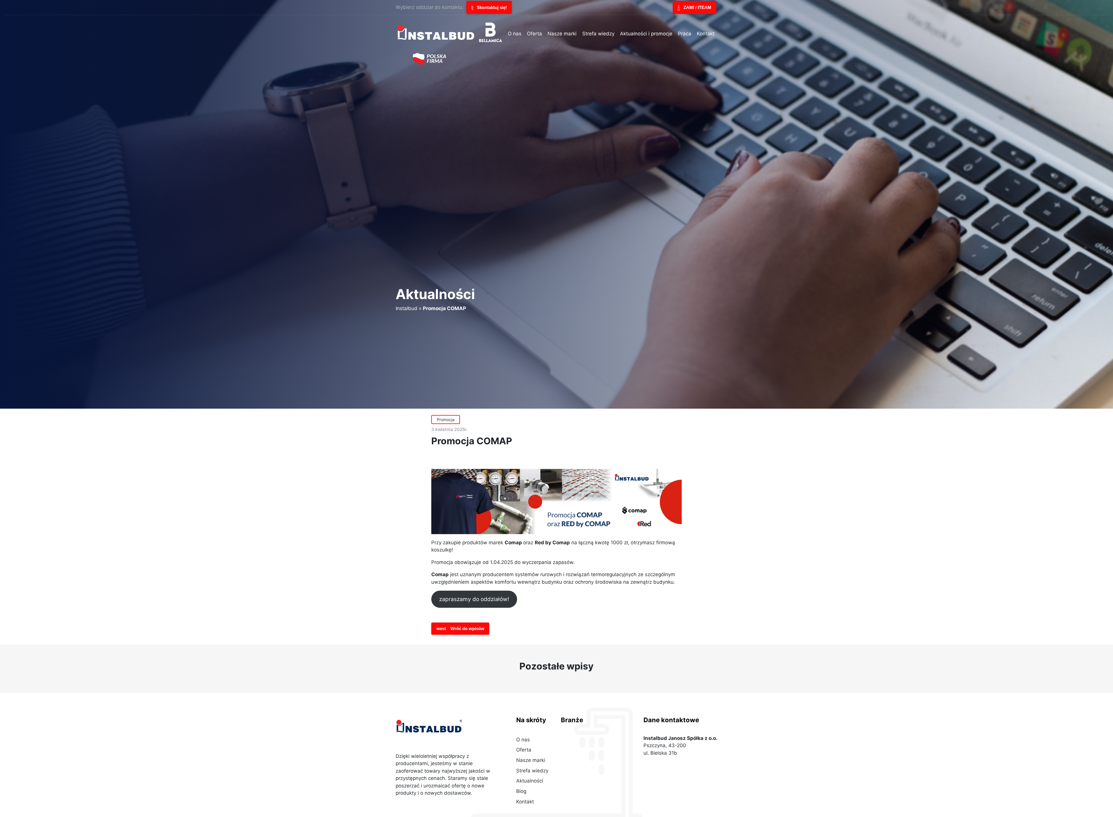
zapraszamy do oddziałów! (474, 599)
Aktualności (529, 781)
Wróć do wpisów (460, 628)
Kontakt (525, 802)
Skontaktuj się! (491, 7)
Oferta (523, 750)
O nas (523, 740)
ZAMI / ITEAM (696, 7)
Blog (521, 791)
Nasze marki (530, 760)
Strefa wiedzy (532, 771)
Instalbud (406, 308)
